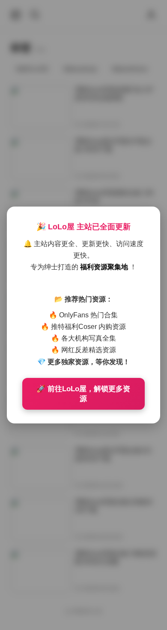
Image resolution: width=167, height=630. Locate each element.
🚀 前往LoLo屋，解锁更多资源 (83, 394)
